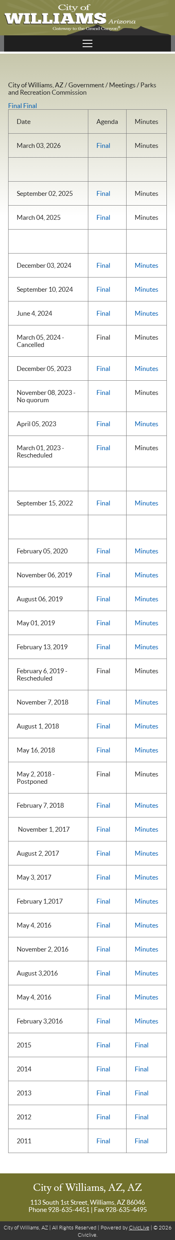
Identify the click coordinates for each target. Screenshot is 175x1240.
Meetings (122, 85)
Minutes (146, 265)
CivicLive (139, 1228)
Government (86, 85)
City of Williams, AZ (35, 85)
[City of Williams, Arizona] (87, 17)
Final (15, 105)
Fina (102, 805)
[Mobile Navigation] (87, 43)
